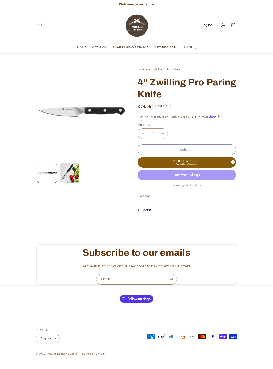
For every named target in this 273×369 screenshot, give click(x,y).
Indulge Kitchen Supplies (63, 354)
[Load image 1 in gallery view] (47, 173)
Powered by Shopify (93, 354)
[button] (41, 25)
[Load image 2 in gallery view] (70, 173)
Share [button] (146, 210)
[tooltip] (233, 162)
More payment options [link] (187, 185)
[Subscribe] (172, 279)
